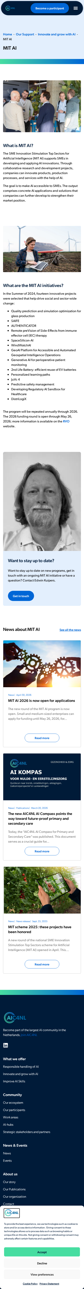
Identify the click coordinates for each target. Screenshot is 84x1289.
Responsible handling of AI (21, 1066)
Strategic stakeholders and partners (26, 1132)
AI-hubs (8, 1124)
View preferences (42, 1274)
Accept (42, 1252)
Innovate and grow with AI (56, 34)
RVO (66, 421)
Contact (8, 1204)
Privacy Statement (49, 1283)
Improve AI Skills (14, 1081)
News (7, 1153)
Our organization (14, 1196)
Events (7, 1160)
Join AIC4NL (29, 1035)
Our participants (14, 1110)
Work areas (10, 1117)
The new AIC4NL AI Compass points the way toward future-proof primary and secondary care (40, 818)
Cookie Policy (30, 1283)
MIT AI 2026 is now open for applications (41, 700)
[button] (75, 8)
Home (7, 34)
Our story (9, 1182)
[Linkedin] (5, 1045)
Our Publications (14, 1189)
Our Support (25, 34)
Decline (42, 1263)
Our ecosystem (13, 1102)
